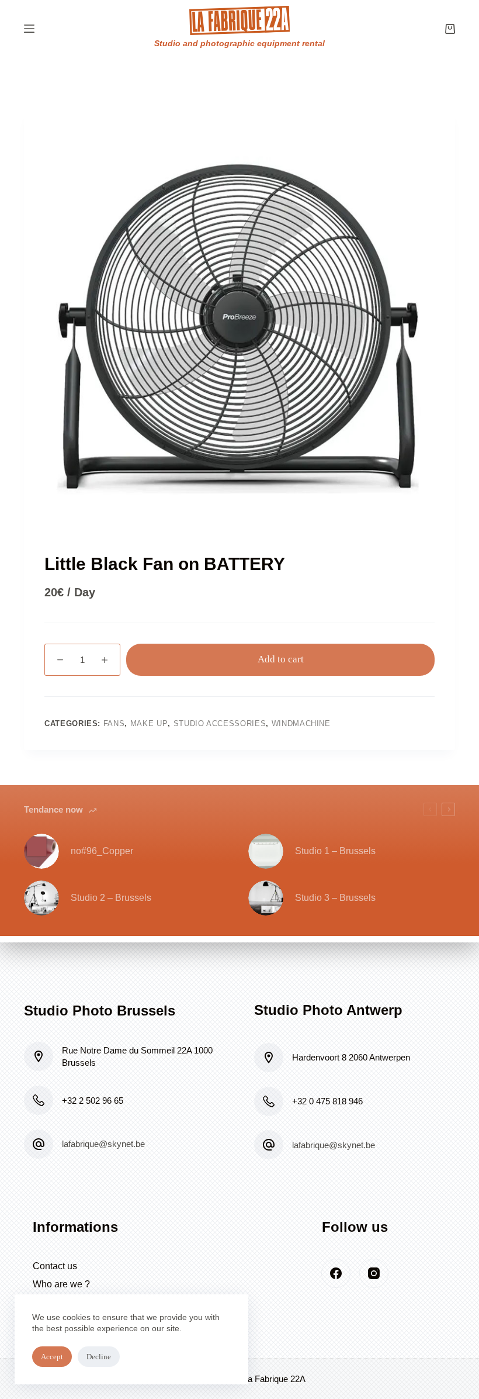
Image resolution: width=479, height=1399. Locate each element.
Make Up (149, 723)
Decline (98, 1356)
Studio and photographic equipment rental (239, 43)
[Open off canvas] (29, 28)
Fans (114, 723)
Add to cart (281, 659)
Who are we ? (61, 1284)
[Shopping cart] (450, 29)
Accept (52, 1356)
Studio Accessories (219, 723)
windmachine (301, 723)
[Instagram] (373, 1273)
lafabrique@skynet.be (103, 1144)
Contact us (55, 1266)
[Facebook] (335, 1273)
